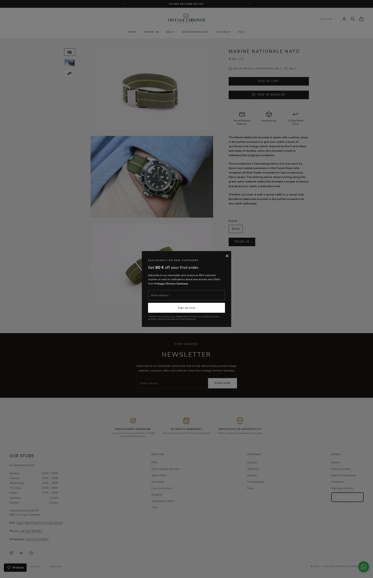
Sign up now (186, 308)
